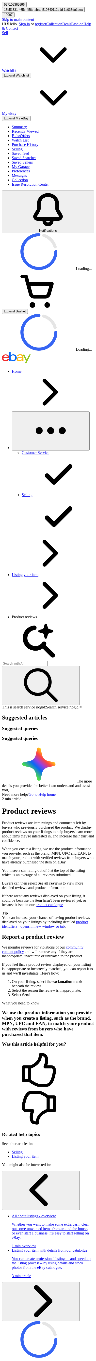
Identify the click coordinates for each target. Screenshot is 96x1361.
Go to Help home (42, 794)
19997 (8, 15)
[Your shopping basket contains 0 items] (39, 306)
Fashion (77, 24)
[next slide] (41, 1301)
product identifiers (45, 924)
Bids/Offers (21, 136)
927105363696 (14, 4)
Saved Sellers (22, 162)
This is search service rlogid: (24, 707)
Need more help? (15, 794)
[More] (51, 430)
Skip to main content (18, 19)
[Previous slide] (41, 1190)
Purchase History (25, 144)
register (40, 24)
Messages (19, 175)
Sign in (24, 24)
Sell (5, 33)
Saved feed (20, 153)
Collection (54, 24)
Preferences (21, 171)
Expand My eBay (16, 118)
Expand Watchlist (16, 75)
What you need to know (20, 1003)
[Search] (41, 685)
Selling (17, 149)
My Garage (21, 167)
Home (16, 371)
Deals (66, 24)
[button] (48, 1070)
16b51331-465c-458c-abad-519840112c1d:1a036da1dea (43, 10)
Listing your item (25, 575)
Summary (19, 127)
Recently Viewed (25, 131)
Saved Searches (24, 158)
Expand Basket (15, 311)
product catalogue (49, 905)
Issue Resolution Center (30, 184)
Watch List (20, 140)
